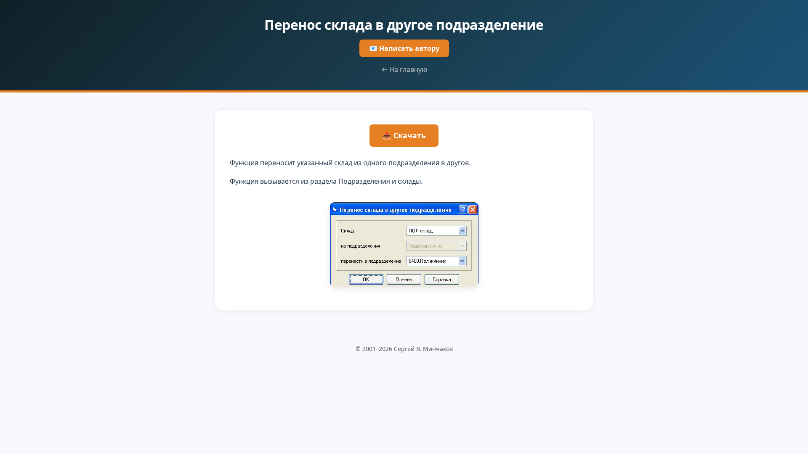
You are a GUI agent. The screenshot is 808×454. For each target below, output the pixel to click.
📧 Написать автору (404, 48)
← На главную (404, 69)
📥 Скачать (404, 135)
